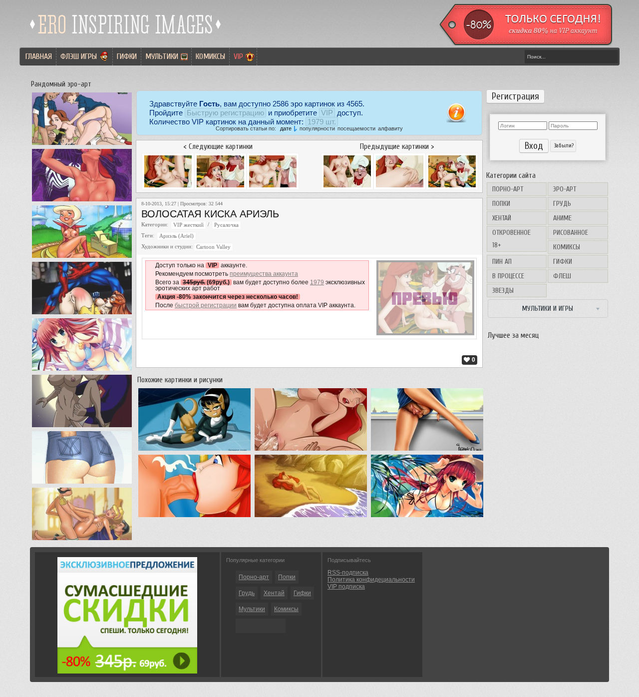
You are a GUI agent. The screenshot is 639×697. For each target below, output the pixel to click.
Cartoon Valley (213, 247)
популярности (317, 128)
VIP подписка (346, 586)
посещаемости (356, 128)
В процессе (508, 276)
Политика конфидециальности (371, 579)
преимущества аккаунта (264, 274)
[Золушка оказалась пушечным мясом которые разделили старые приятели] (82, 540)
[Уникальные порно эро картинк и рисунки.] (126, 37)
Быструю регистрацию (225, 112)
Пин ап (502, 261)
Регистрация (515, 96)
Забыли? (563, 145)
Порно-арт (507, 189)
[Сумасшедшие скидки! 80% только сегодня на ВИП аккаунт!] (127, 671)
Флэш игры (78, 56)
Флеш (562, 276)
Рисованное (570, 232)
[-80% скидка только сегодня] (525, 43)
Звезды (503, 290)
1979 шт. (322, 121)
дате (286, 128)
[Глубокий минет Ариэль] (194, 517)
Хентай (501, 218)
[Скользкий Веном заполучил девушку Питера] (82, 201)
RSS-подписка (347, 572)
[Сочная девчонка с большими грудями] (82, 371)
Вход (534, 145)
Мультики (161, 56)
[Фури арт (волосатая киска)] (194, 451)
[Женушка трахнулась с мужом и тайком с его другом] (82, 484)
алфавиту (390, 128)
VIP (238, 56)
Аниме (562, 218)
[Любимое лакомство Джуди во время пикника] (82, 258)
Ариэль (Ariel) (176, 236)
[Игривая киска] (427, 517)
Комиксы (210, 56)
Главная (38, 56)
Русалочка (226, 225)
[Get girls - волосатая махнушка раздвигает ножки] (427, 451)
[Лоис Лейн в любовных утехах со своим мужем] (82, 427)
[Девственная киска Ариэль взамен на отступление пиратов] (311, 451)
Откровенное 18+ (511, 238)
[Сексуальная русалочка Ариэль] (311, 517)
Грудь (562, 203)
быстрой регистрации (206, 305)
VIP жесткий (188, 225)
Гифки (127, 56)
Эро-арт (564, 189)
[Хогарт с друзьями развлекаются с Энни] (82, 145)
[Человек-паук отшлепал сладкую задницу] (82, 314)
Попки (501, 203)
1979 (317, 282)
